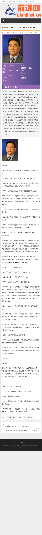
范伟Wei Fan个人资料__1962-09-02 (16, 426)
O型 (20, 417)
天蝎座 (15, 1)
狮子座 (20, 1)
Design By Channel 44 (21, 448)
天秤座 (3, 1)
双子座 (32, 1)
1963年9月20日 (11, 417)
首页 (3, 20)
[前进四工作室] (21, 11)
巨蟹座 (26, 1)
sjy (4, 32)
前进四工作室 (35, 445)
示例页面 (20, 443)
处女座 (9, 1)
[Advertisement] (21, 472)
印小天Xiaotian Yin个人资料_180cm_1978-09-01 (21, 430)
